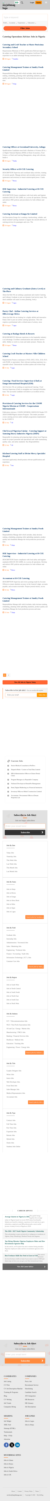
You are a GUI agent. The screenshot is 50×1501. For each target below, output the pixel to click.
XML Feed (7, 1425)
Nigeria (19, 2)
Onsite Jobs (10, 1143)
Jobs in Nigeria (9, 1467)
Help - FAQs (8, 1436)
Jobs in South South (13, 992)
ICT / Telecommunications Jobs (17, 1021)
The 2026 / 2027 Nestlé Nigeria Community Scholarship (24, 1231)
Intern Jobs (10, 1078)
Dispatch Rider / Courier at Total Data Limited (25, 769)
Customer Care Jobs (13, 961)
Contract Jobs (11, 1120)
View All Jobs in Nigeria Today (25, 682)
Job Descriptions (30, 1407)
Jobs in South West (13, 985)
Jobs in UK (7, 1475)
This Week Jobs (12, 860)
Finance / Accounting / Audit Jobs (18, 954)
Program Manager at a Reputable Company (24, 779)
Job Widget (7, 1421)
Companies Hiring (10, 1407)
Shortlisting (29, 1389)
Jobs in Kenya (8, 1464)
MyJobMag (40, 1495)
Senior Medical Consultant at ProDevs (23, 765)
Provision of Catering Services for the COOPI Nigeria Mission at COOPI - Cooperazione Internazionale (22, 406)
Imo (12, 465)
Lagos (14, 303)
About (13, 1491)
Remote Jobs (11, 1135)
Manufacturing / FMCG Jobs (16, 1032)
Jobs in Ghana (8, 1460)
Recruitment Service (31, 1385)
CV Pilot (7, 1385)
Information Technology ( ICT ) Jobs (19, 957)
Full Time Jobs (11, 1124)
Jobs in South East (13, 1000)
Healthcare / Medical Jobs (15, 1040)
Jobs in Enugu (11, 897)
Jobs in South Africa (10, 1471)
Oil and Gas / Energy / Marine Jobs (18, 1028)
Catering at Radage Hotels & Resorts (19, 334)
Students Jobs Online (13, 1146)
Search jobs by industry (34, 1053)
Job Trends (7, 1403)
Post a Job (28, 1381)
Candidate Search (30, 1392)
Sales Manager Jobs (13, 1089)
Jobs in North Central (14, 988)
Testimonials (8, 1432)
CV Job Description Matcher (13, 1389)
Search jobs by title (35, 1102)
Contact (20, 1491)
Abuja (14, 84)
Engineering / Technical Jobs (16, 950)
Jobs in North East (13, 996)
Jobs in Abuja (11, 889)
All (12, 423)
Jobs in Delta (11, 904)
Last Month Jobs (12, 871)
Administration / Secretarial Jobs (17, 943)
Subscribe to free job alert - (24, 690)
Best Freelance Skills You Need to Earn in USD (21, 1256)
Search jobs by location (34, 917)
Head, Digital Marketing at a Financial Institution (26, 787)
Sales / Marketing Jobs (14, 946)
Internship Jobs (11, 939)
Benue (15, 345)
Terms (37, 1491)
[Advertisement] (25, 116)
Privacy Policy (29, 1491)
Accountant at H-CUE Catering (16, 578)
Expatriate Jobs (12, 1131)
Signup (38, 2)
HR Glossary (29, 1403)
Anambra (15, 59)
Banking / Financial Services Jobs (18, 1036)
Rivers (15, 181)
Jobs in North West (13, 1003)
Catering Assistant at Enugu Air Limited (20, 214)
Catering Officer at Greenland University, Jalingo (24, 147)
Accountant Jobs (12, 1097)
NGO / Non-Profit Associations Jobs (18, 1025)
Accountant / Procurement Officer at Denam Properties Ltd (24, 796)
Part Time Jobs (11, 1128)
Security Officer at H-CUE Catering (18, 169)
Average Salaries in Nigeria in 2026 (17, 1217)
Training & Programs (11, 1392)
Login (32, 2)
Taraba (15, 161)
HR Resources (29, 1399)
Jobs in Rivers (11, 893)
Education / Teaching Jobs (15, 1043)
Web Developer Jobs (13, 1082)
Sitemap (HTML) (9, 1428)
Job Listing (7, 1381)
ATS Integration (30, 1396)
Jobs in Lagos (11, 912)
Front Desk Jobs (12, 1086)
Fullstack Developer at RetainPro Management (25, 783)
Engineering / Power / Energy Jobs (18, 1047)
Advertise (7, 1439)
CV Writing (8, 1399)
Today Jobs (10, 853)
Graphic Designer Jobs (14, 1071)
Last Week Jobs (12, 864)
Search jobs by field (35, 967)
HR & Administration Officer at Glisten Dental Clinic (25, 774)
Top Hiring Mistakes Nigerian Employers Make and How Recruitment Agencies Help (25, 1242)
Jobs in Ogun (11, 908)
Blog (5, 1396)
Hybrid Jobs (10, 1139)
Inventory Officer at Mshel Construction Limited (26, 791)
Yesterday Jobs (11, 856)
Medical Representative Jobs (16, 1093)
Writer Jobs (10, 1074)
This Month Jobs (12, 868)
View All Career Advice (25, 1267)
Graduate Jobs (11, 935)
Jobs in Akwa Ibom (13, 900)
